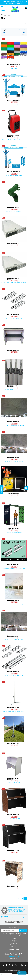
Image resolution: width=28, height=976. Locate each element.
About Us (14, 938)
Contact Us (14, 940)
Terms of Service (14, 944)
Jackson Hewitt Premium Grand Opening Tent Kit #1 (14, 104)
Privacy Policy (14, 946)
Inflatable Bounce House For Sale (11, 968)
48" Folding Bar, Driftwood (14, 889)
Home (4, 15)
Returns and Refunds (14, 948)
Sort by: (2, 21)
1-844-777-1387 (14, 956)
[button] (6, 974)
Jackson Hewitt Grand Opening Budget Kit (14, 175)
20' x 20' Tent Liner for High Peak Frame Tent (14, 461)
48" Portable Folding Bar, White (14, 782)
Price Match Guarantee (14, 949)
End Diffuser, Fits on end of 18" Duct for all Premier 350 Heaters (14, 246)
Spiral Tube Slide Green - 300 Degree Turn (14, 211)
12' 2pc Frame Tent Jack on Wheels (14, 746)
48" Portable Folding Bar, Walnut (14, 818)
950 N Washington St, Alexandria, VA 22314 (14, 970)
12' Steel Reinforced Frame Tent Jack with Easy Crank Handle (14, 711)
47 (22, 898)
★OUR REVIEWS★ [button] (1, 489)
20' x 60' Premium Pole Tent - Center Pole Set (14, 675)
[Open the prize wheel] (26, 488)
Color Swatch (14, 68)
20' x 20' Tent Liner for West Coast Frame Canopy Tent (14, 425)
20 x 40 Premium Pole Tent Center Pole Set (14, 318)
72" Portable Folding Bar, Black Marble (14, 354)
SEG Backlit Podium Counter (14, 496)
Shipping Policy (14, 943)
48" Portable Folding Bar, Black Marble (14, 854)
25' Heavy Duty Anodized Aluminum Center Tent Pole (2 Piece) (14, 568)
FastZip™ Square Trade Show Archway (14, 532)
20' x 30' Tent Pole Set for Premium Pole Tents (14, 389)
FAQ (14, 941)
